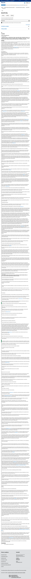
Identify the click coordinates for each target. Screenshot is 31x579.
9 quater (24, 529)
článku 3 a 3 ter (27, 119)
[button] (12, 15)
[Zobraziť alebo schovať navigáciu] (25, 3)
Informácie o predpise (5, 26)
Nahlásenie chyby (3, 558)
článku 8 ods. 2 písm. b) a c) (8, 395)
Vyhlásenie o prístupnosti (4, 563)
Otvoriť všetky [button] (28, 24)
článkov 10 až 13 (8, 311)
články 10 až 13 (7, 362)
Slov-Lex (12, 0)
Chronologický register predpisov (20, 7)
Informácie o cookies (4, 559)
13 (25, 529)
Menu (27, 2)
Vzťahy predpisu (4, 28)
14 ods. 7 (27, 529)
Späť (2, 10)
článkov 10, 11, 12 (8, 428)
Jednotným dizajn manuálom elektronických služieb (16, 572)
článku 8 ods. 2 (21, 298)
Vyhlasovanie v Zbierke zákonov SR (6, 564)
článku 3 (21, 120)
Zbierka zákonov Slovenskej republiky (9, 7)
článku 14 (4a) (16, 47)
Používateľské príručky (4, 556)
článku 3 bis (14, 461)
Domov (2, 7)
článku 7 (10, 169)
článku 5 (13, 451)
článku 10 (16, 432)
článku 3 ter (23, 134)
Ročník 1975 (27, 7)
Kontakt (2, 566)
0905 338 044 (18, 559)
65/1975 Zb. (3, 8)
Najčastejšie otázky (4, 554)
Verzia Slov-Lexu (3, 561)
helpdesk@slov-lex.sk (19, 562)
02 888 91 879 (18, 558)
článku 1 (18, 90)
